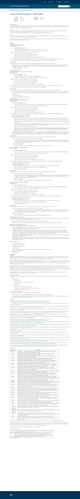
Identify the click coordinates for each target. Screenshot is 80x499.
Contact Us (51, 2)
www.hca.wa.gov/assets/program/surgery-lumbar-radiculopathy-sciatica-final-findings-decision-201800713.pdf (36, 346)
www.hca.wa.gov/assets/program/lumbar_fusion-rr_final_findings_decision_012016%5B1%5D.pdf (38, 343)
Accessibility (58, 2)
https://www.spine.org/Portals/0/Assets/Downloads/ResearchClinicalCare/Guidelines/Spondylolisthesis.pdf (30, 320)
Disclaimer (66, 2)
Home (45, 2)
